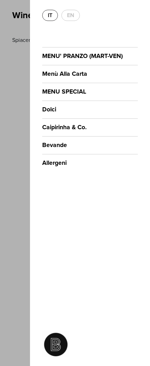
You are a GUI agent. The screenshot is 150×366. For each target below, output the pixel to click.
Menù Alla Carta (64, 74)
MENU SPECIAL (64, 91)
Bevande (54, 145)
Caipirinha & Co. (64, 127)
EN (70, 15)
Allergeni (54, 163)
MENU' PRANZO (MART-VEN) (82, 56)
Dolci (49, 109)
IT (50, 15)
